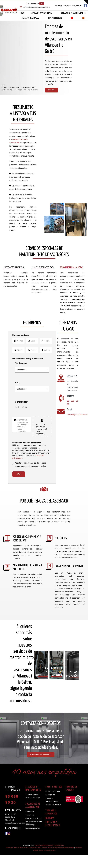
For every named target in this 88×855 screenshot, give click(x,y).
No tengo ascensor (32, 798)
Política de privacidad (21, 847)
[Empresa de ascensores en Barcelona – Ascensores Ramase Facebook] (85, 5)
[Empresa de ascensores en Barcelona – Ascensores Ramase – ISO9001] (74, 796)
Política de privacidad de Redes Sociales (61, 847)
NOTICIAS (49, 818)
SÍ (18, 407)
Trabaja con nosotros (53, 804)
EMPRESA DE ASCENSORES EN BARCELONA (49, 845)
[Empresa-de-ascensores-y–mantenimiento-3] (57, 204)
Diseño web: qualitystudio (47, 850)
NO (26, 407)
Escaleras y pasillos (32, 828)
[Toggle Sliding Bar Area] (86, 2)
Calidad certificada (52, 791)
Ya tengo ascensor (32, 794)
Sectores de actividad (33, 818)
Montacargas (30, 825)
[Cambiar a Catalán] (83, 18)
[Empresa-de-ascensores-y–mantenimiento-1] (76, 204)
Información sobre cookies (38, 847)
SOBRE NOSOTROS (53, 787)
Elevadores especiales (33, 821)
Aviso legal (9, 847)
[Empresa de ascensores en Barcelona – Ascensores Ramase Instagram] (9, 833)
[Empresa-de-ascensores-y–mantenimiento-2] (54, 216)
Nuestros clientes (51, 801)
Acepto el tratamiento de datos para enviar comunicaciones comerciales (30, 464)
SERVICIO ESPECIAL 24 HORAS (71, 267)
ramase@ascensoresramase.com (17, 823)
